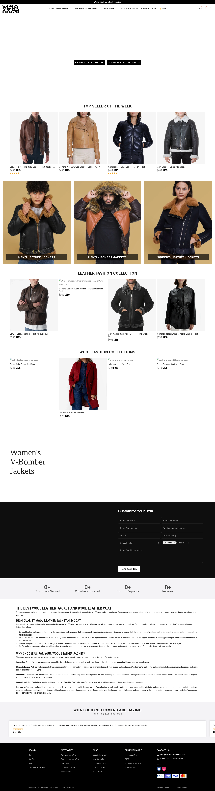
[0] (200, 9)
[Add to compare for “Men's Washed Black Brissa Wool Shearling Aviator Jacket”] (132, 305)
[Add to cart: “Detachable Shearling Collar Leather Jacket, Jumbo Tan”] (40, 138)
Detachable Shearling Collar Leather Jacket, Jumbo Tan (32, 167)
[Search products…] (211, 8)
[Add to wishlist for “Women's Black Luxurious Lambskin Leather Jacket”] (174, 305)
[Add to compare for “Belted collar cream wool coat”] (34, 359)
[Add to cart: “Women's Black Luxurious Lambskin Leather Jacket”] (186, 305)
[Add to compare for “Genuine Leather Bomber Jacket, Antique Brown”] (34, 305)
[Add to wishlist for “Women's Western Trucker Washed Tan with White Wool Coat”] (77, 282)
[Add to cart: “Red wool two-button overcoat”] (88, 384)
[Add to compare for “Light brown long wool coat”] (132, 359)
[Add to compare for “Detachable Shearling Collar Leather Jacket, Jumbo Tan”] (34, 138)
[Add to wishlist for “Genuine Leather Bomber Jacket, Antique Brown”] (28, 305)
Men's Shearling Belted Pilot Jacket (171, 167)
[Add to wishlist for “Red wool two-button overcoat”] (77, 384)
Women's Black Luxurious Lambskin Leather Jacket (177, 334)
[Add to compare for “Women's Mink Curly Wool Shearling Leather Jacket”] (83, 138)
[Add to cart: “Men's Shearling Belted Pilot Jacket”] (186, 138)
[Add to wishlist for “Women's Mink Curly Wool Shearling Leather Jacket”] (77, 138)
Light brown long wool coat (119, 364)
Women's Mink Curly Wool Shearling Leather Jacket (79, 167)
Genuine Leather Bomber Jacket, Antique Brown (29, 334)
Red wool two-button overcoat (71, 413)
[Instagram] (164, 769)
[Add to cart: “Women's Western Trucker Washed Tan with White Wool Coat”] (88, 282)
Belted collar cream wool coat (22, 364)
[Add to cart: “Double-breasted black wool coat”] (186, 359)
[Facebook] (159, 769)
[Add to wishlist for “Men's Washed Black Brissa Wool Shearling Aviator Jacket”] (126, 305)
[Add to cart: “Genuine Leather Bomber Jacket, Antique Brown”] (40, 305)
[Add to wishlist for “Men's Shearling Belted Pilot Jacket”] (174, 138)
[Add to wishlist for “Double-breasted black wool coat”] (174, 359)
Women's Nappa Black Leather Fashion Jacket (126, 167)
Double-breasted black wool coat (170, 364)
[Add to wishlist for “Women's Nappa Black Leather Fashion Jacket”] (126, 138)
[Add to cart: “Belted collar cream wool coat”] (40, 359)
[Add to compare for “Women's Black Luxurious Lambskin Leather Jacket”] (180, 305)
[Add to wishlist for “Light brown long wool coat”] (126, 359)
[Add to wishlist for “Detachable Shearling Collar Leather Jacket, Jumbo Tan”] (28, 138)
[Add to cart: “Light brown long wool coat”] (137, 359)
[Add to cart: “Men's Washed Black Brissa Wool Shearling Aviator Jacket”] (137, 305)
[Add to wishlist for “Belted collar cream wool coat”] (28, 359)
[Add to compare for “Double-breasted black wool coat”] (180, 359)
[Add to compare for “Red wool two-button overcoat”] (83, 384)
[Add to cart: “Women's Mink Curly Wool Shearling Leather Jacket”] (88, 138)
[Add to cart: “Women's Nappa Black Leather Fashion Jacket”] (137, 138)
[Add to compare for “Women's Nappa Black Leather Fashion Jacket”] (132, 138)
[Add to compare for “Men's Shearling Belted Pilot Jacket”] (180, 138)
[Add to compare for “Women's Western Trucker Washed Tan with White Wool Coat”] (83, 282)
